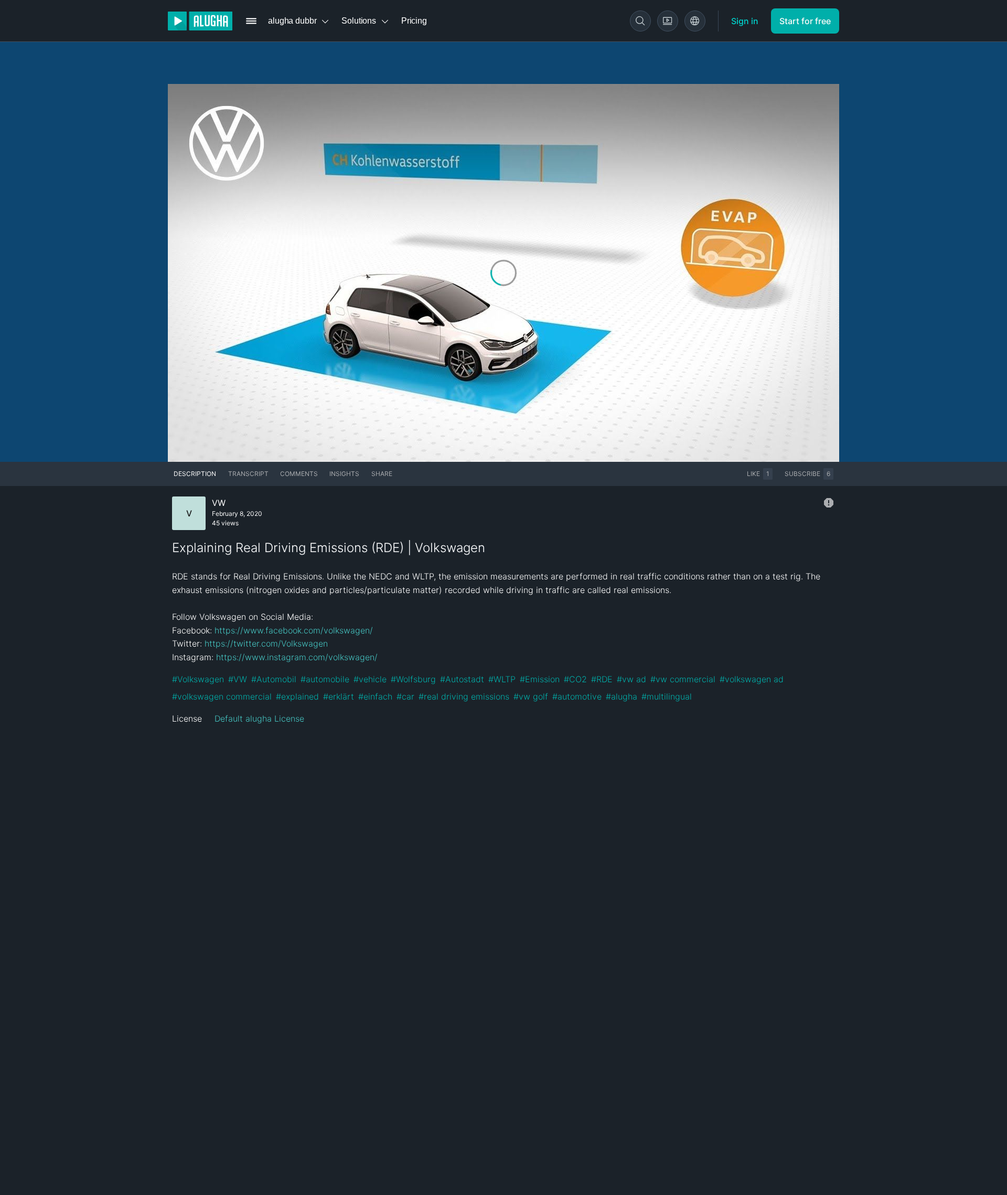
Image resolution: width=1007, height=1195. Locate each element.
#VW (237, 679)
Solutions (358, 20)
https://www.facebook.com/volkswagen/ (294, 630)
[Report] (828, 502)
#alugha (621, 696)
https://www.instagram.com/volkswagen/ (297, 657)
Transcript (248, 474)
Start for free (805, 21)
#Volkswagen (198, 679)
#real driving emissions (464, 696)
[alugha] (200, 21)
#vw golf (530, 696)
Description (195, 474)
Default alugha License (259, 718)
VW (219, 503)
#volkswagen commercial (222, 696)
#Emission (540, 679)
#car (405, 696)
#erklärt (338, 696)
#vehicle (370, 679)
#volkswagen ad (752, 679)
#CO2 (575, 679)
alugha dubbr (292, 20)
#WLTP (502, 679)
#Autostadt (462, 679)
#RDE (602, 679)
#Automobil (273, 679)
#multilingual (666, 696)
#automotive (577, 696)
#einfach (375, 696)
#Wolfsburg (413, 679)
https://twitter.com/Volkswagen (266, 643)
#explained (297, 696)
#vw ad (631, 679)
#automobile (325, 679)
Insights (344, 474)
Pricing (414, 20)
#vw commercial (682, 679)
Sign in (744, 21)
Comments (299, 474)
